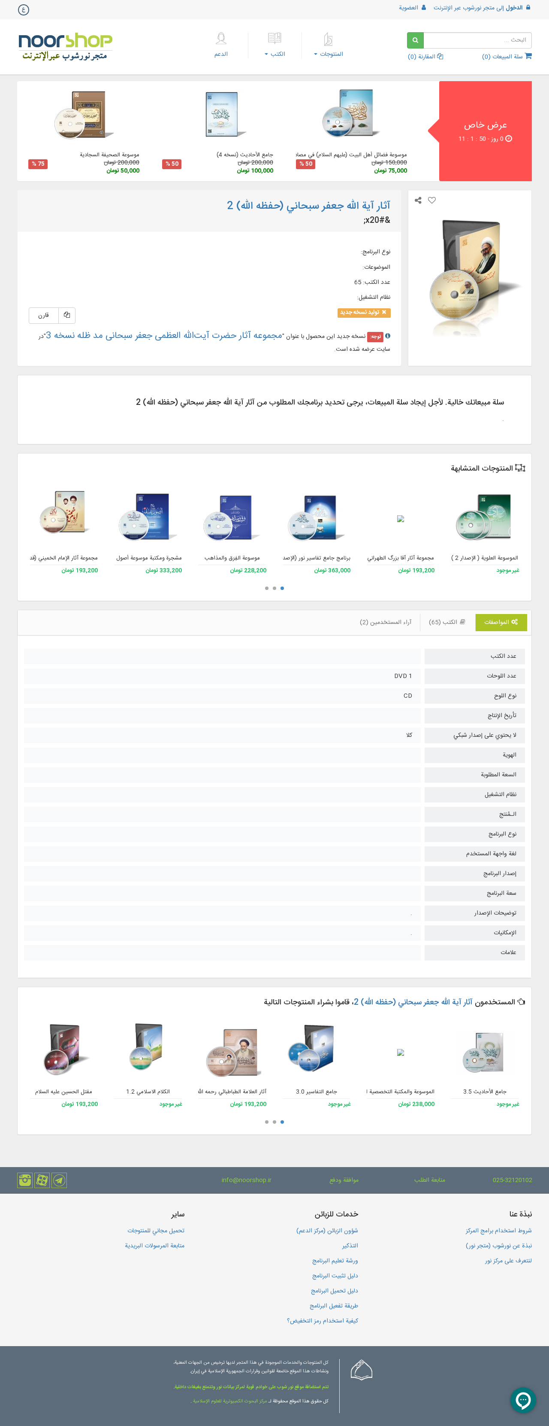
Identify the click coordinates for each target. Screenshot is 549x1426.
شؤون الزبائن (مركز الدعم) (327, 1231)
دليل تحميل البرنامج (334, 1291)
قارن (43, 315)
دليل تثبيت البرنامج (335, 1276)
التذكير (350, 1246)
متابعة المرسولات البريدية (154, 1246)
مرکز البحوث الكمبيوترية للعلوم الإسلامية (229, 1401)
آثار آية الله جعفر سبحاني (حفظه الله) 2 (413, 1002)
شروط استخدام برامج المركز (499, 1231)
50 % (305, 164)
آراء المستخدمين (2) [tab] (385, 622)
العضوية (409, 8)
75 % (38, 164)
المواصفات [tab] (497, 622)
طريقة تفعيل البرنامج (334, 1306)
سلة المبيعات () (503, 57)
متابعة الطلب (429, 1180)
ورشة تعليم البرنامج (335, 1261)
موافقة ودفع (344, 1180)
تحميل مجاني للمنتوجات (155, 1231)
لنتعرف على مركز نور (508, 1261)
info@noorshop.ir (246, 1180)
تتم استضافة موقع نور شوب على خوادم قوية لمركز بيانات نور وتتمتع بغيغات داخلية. (251, 1387)
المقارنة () (422, 57)
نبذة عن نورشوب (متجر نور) (499, 1246)
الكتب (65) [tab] (444, 622)
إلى (478, 8)
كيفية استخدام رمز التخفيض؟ (322, 1321)
